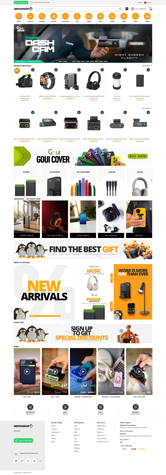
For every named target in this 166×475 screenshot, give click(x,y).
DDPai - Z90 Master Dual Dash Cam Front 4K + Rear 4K (29, 139)
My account (101, 435)
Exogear (77, 448)
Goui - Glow (117, 96)
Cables (53, 438)
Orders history (102, 438)
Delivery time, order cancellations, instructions (133, 428)
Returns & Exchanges (126, 431)
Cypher (76, 451)
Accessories (55, 432)
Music (53, 442)
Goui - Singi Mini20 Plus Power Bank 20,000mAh (142, 96)
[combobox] (80, 8)
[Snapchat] (28, 461)
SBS (75, 432)
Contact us (100, 429)
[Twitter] (22, 461)
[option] (83, 249)
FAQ (121, 442)
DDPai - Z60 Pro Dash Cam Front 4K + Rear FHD (73, 139)
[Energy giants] (83, 25)
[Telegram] (34, 461)
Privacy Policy (124, 440)
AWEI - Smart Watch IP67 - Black (47, 96)
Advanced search (103, 442)
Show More (146, 65)
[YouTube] (40, 461)
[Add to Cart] (32, 69)
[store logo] (25, 8)
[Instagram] (16, 461)
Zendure (77, 429)
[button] (140, 3)
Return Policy (101, 426)
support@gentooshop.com (29, 453)
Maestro (77, 435)
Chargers (54, 429)
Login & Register (140, 9)
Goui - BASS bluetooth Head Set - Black (93, 96)
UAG (75, 442)
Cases (53, 435)
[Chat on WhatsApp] (21, 2)
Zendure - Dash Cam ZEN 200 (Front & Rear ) (141, 139)
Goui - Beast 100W (24, 96)
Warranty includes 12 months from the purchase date (135, 436)
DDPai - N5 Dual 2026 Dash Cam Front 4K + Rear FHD (121, 139)
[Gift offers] (83, 249)
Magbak (76, 445)
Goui (75, 426)
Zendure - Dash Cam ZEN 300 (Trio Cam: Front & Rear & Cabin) (54, 139)
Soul (75, 438)
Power (53, 426)
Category (126, 8)
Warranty (100, 432)
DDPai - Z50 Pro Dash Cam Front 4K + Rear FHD (96, 139)
